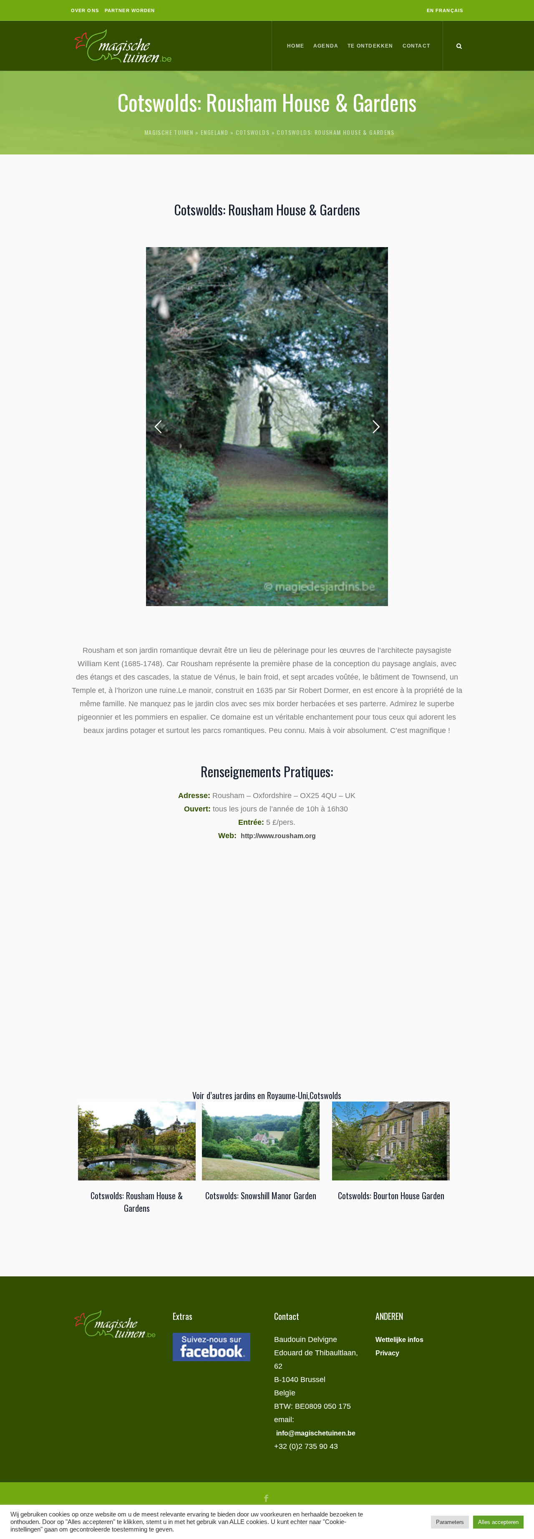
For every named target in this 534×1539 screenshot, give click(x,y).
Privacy (387, 1353)
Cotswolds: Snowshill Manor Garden (260, 1195)
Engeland (214, 132)
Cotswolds (253, 132)
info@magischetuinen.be (315, 1433)
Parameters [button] (450, 1522)
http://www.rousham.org (278, 835)
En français (445, 10)
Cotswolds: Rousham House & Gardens (137, 1201)
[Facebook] (266, 1498)
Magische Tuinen (169, 132)
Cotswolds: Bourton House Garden (391, 1195)
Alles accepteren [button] (498, 1522)
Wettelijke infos (399, 1339)
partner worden (130, 10)
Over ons (85, 10)
